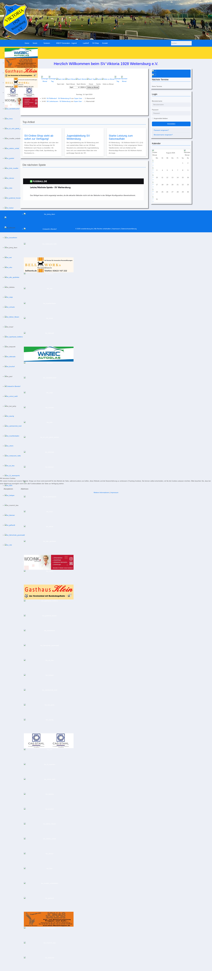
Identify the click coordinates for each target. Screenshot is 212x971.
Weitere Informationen (101, 492)
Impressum (114, 492)
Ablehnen (24, 489)
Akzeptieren (8, 489)
